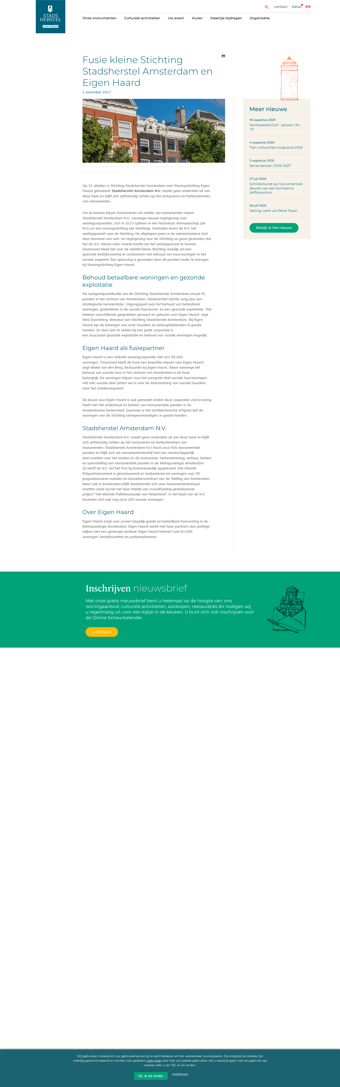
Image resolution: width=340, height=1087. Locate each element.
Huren (197, 18)
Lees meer (154, 1060)
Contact (280, 7)
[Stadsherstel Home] (50, 16)
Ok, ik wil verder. (151, 1076)
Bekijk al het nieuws (274, 228)
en (308, 7)
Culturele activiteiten (142, 18)
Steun (297, 7)
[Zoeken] (266, 6)
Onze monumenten (99, 18)
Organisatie (260, 18)
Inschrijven (102, 632)
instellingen (180, 1074)
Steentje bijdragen (226, 18)
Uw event (176, 18)
